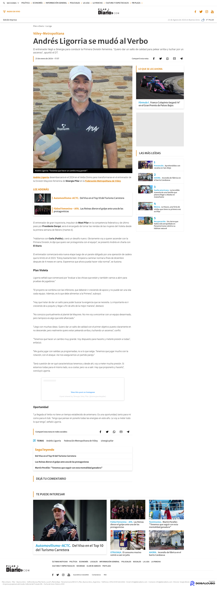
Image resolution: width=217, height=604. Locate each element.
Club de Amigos (94, 566)
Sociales (137, 562)
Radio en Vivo (13, 11)
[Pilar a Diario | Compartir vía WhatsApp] (167, 58)
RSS (105, 575)
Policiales (75, 3)
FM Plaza (136, 3)
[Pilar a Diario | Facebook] (195, 11)
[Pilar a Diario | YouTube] (212, 11)
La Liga (86, 3)
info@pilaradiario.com (164, 582)
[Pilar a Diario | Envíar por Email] (174, 58)
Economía (38, 3)
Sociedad (80, 566)
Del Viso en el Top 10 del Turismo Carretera (55, 456)
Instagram (63, 575)
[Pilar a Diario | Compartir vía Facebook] (153, 58)
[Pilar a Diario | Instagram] (206, 11)
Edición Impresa (10, 20)
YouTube (69, 574)
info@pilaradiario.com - (140, 582)
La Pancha (98, 3)
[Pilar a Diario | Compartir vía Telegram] (181, 58)
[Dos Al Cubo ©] (202, 585)
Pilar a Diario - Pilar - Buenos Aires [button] (14, 582)
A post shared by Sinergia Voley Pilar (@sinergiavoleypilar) (83, 396)
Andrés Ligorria (53, 440)
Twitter (58, 575)
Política (25, 3)
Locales (94, 562)
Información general (56, 3)
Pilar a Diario (38, 26)
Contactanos (96, 575)
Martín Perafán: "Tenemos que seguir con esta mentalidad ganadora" (68, 467)
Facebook (52, 575)
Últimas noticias (60, 562)
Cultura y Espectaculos (117, 3)
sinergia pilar (107, 440)
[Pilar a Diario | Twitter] (201, 11)
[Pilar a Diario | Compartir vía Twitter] (160, 58)
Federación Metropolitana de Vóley (103, 181)
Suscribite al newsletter (81, 575)
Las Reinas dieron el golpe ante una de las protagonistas (62, 462)
